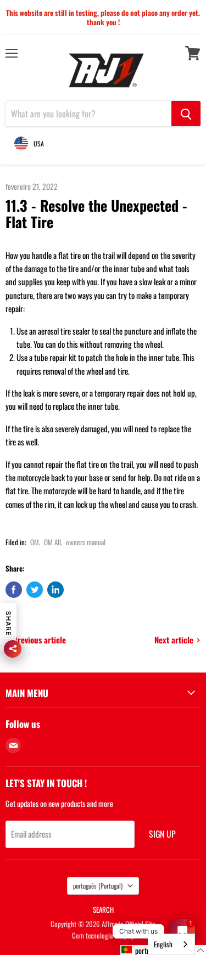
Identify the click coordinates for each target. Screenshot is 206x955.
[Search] (186, 113)
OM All (52, 541)
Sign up (162, 833)
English (163, 944)
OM (34, 541)
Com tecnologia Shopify (103, 935)
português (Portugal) (98, 885)
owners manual (85, 541)
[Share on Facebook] (13, 589)
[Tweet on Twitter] (34, 589)
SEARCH (103, 909)
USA (39, 143)
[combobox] (171, 944)
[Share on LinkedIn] (55, 589)
